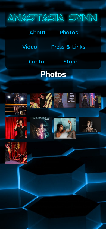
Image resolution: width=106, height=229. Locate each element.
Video (29, 47)
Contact (39, 61)
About (37, 32)
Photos (69, 32)
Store (70, 61)
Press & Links (68, 47)
